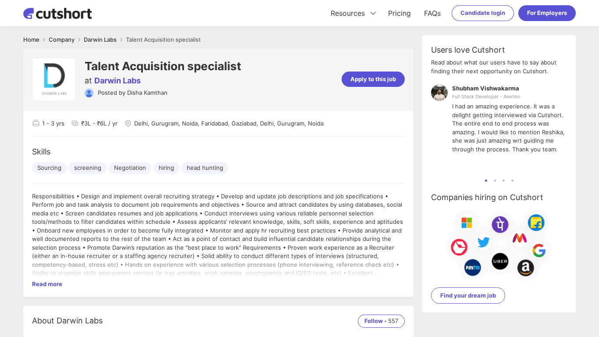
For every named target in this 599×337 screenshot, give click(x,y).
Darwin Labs (117, 80)
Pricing (399, 13)
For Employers (547, 12)
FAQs (432, 13)
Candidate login (482, 12)
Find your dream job (468, 295)
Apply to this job (373, 78)
